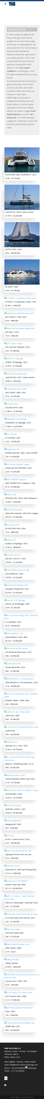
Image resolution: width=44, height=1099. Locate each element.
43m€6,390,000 (12, 734)
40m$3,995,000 (12, 767)
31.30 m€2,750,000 (13, 749)
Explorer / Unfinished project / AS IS (19, 764)
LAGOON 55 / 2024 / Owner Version (19, 212)
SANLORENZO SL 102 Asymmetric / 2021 (21, 682)
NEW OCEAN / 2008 (13, 948)
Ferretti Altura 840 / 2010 (15, 667)
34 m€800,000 (11, 320)
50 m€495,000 (11, 858)
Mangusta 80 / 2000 (13, 824)
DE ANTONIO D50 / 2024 (15, 528)
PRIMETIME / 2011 (12, 1026)
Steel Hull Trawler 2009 (14, 933)
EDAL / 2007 (10, 1011)
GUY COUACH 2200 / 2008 (15, 996)
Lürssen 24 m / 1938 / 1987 (16, 981)
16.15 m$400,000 (13, 873)
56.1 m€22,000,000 (13, 888)
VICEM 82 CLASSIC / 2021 (15, 809)
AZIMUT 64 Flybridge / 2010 (16, 543)
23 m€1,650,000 (12, 396)
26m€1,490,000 (12, 671)
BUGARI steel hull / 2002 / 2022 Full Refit (21, 453)
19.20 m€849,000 (13, 547)
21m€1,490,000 (12, 351)
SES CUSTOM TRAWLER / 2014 (17, 347)
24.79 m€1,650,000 (13, 592)
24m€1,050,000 (12, 936)
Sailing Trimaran (11, 963)
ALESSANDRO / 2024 (13, 794)
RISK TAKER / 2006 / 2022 (15, 392)
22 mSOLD (10, 952)
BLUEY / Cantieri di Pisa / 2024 (17, 839)
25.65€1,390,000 (12, 607)
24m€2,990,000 (12, 656)
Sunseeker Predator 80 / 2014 (17, 589)
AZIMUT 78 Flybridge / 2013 (16, 362)
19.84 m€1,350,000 (13, 562)
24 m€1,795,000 (12, 290)
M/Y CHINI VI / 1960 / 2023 (16, 317)
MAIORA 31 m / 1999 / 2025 (16, 746)
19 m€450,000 (11, 336)
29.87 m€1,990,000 (13, 517)
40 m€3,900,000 (12, 626)
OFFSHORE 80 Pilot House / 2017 (18, 652)
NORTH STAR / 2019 (13, 249)
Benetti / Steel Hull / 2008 (15, 884)
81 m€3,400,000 (12, 487)
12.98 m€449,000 (13, 502)
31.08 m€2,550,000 (13, 426)
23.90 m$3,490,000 (13, 813)
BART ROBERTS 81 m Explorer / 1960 (20, 483)
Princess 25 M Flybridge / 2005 (17, 604)
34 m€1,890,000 (12, 441)
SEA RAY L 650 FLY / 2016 (15, 558)
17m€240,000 (11, 1015)
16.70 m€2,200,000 (13, 216)
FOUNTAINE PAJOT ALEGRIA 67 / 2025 (20, 174)
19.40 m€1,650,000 (13, 411)
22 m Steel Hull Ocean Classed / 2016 (20, 918)
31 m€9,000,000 (12, 686)
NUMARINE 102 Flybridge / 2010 (18, 423)
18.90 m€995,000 (13, 381)
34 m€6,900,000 (12, 843)
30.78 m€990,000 (13, 305)
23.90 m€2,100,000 (13, 798)
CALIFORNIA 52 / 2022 (14, 574)
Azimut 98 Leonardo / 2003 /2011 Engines (21, 513)
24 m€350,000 (11, 985)
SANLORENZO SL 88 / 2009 (16, 637)
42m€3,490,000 (12, 719)
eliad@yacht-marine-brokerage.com (24, 1065)
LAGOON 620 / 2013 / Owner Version (20, 377)
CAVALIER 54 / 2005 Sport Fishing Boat (20, 869)
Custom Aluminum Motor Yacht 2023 (20, 779)
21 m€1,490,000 (12, 1000)
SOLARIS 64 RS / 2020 (14, 407)
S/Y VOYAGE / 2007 (12, 438)
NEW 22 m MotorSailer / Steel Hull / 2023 (21, 903)
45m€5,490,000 (12, 1030)
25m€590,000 (11, 828)
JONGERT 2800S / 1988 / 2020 (17, 700)
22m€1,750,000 (12, 906)
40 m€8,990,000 (12, 253)
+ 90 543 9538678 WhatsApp (23, 1068)
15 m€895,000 (11, 532)
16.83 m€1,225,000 (13, 577)
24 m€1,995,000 (12, 472)
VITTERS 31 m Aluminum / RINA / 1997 (20, 302)
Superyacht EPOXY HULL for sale (18, 854)
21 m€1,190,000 (12, 782)
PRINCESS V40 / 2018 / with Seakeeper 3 (21, 498)
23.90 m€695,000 (13, 967)
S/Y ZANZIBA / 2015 (13, 622)
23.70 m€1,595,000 (13, 366)
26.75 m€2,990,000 (13, 641)
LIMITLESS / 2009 (12, 715)
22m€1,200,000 (12, 921)
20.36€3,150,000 (12, 178)
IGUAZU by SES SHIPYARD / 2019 (18, 468)
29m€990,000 (11, 704)
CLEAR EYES (10, 731)
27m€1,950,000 (12, 456)
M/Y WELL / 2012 (12, 332)
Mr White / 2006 (11, 287)
